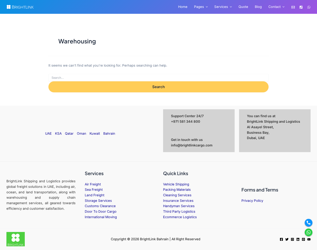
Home (182, 7)
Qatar (69, 133)
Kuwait (95, 133)
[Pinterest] (303, 239)
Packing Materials (177, 190)
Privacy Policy (252, 201)
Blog (258, 7)
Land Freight (94, 195)
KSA (58, 133)
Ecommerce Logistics (180, 217)
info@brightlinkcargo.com (191, 145)
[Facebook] (281, 239)
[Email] (293, 7)
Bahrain (109, 133)
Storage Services (98, 201)
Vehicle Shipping (176, 184)
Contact (274, 7)
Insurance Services (178, 201)
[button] (206, 7)
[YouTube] (309, 239)
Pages (199, 7)
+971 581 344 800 (185, 121)
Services (221, 7)
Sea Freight (94, 190)
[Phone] (301, 7)
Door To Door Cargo (100, 211)
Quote (243, 7)
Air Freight (93, 184)
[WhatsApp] (309, 7)
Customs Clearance (100, 206)
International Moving (101, 217)
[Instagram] (292, 239)
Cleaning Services (177, 195)
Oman (81, 133)
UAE (48, 133)
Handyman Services (179, 206)
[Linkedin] (298, 239)
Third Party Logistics (179, 211)
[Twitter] (287, 239)
